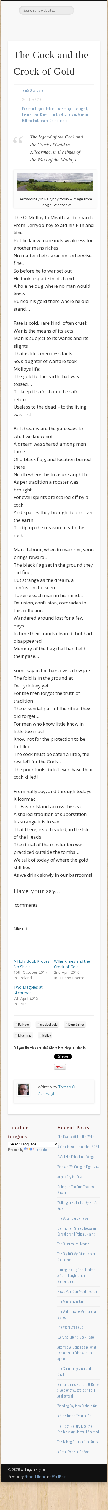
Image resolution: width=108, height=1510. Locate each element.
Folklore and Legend (33, 108)
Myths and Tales (67, 114)
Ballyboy (23, 1024)
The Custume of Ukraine (73, 1244)
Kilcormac (25, 1035)
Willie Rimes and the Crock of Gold (72, 964)
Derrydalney (76, 1024)
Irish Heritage (63, 108)
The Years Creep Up (70, 1327)
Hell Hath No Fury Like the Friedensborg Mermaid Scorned (78, 1429)
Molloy (46, 1035)
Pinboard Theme (35, 1476)
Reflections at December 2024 (78, 1146)
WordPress (59, 1476)
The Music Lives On (70, 1301)
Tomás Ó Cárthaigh (33, 90)
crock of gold (49, 1024)
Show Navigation (86, 49)
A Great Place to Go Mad (73, 1451)
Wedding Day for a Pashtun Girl (77, 1406)
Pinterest (53, 24)
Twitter (41, 24)
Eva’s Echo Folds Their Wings (75, 1157)
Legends (26, 114)
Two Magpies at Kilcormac (28, 990)
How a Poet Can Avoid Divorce (77, 1291)
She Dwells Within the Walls (75, 1136)
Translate (41, 1149)
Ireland (50, 108)
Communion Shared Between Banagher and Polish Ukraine (76, 1231)
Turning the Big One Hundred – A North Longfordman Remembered (77, 1275)
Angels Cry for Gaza (70, 1176)
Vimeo (64, 24)
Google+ (75, 24)
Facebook (30, 24)
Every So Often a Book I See (75, 1337)
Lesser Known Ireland (45, 114)
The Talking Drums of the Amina (78, 1441)
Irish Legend (80, 108)
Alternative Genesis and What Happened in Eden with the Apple (76, 1352)
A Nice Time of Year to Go (74, 1416)
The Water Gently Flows (72, 1218)
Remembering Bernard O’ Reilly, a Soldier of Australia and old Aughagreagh (78, 1390)
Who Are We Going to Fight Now (78, 1166)
